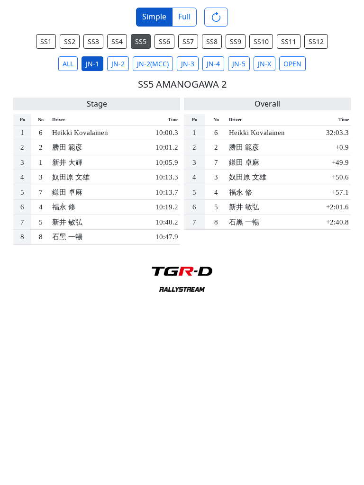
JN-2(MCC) (153, 63)
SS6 (164, 41)
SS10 (261, 41)
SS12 (316, 41)
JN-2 (118, 63)
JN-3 (187, 63)
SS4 (117, 41)
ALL (68, 63)
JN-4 (213, 63)
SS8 (212, 41)
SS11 (288, 41)
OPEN (292, 63)
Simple (154, 16)
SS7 (188, 41)
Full (184, 16)
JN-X (264, 63)
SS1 (46, 41)
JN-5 (239, 63)
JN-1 (92, 63)
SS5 (140, 41)
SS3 (93, 41)
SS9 (235, 41)
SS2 (69, 41)
